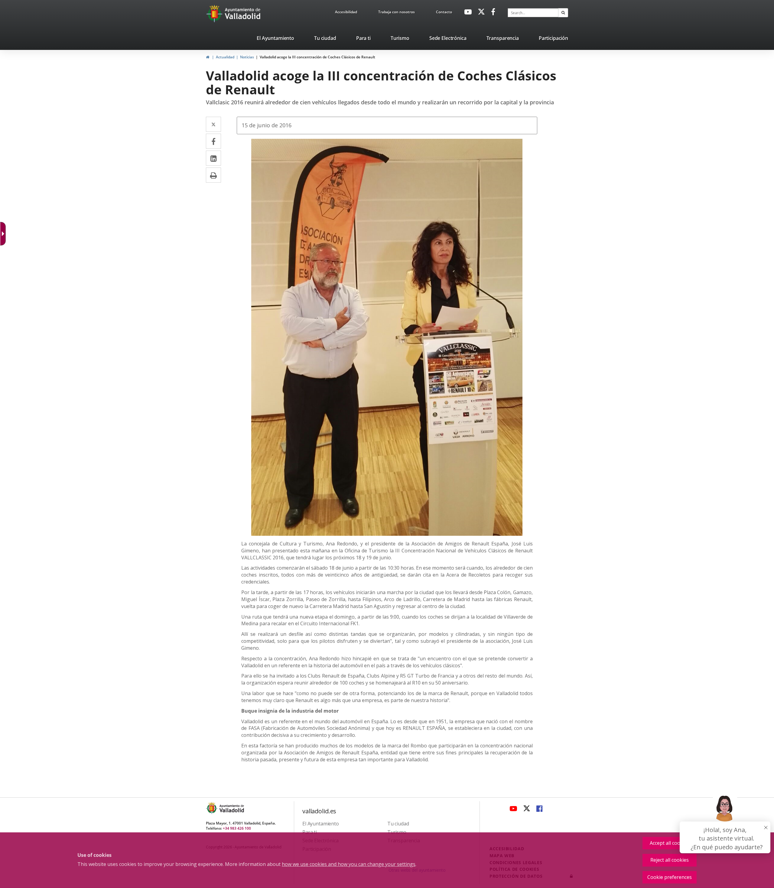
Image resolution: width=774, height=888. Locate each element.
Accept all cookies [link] (669, 843)
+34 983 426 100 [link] (237, 828)
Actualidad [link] (225, 57)
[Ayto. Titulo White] (242, 14)
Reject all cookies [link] (669, 860)
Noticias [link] (247, 57)
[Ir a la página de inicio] (215, 14)
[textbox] (533, 12)
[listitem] (275, 39)
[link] (346, 13)
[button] (563, 12)
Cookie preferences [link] (669, 877)
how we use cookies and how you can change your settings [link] (348, 864)
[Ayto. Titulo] (231, 808)
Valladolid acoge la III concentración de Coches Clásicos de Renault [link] (317, 57)
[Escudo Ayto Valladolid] (212, 808)
